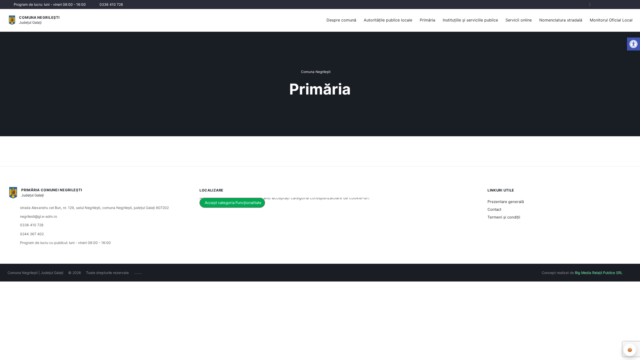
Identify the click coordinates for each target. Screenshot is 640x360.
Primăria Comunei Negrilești (51, 190)
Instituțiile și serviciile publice (470, 20)
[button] (633, 44)
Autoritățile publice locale (388, 20)
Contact (494, 209)
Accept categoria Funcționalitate (233, 202)
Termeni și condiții (504, 217)
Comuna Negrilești (39, 17)
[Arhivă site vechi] (629, 4)
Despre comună (341, 20)
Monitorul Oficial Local (611, 20)
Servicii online (519, 20)
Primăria (427, 20)
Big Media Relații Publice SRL (598, 272)
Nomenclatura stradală (560, 20)
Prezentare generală (506, 201)
